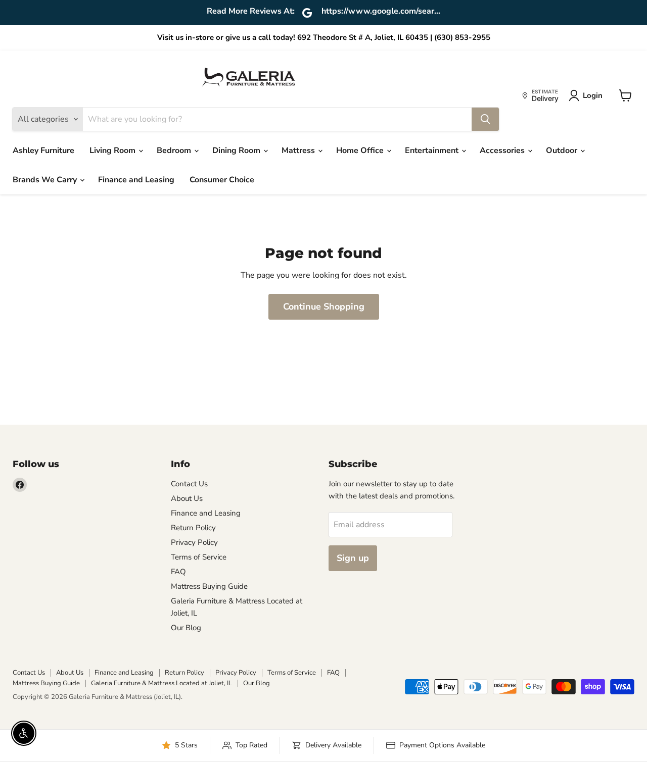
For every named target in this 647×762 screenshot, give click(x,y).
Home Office (361, 150)
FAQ (178, 572)
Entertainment (432, 150)
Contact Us (189, 484)
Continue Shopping (323, 306)
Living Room (113, 150)
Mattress (299, 150)
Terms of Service (198, 557)
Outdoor (562, 150)
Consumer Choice (222, 179)
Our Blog (186, 628)
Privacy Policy (194, 542)
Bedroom (175, 150)
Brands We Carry (46, 179)
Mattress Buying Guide (209, 586)
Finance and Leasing (136, 179)
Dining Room (237, 150)
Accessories (503, 150)
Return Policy (193, 528)
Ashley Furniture (43, 150)
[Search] (485, 119)
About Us (187, 498)
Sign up (353, 558)
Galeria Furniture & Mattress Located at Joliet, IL (161, 683)
